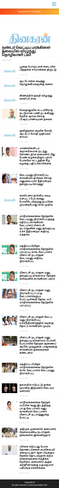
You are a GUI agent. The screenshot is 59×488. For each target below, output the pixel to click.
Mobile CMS (42, 485)
